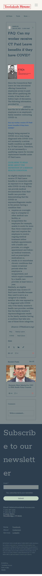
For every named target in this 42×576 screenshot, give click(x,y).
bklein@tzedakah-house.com (22, 507)
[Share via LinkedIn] (18, 347)
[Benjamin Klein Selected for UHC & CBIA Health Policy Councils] (21, 373)
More (25, 16)
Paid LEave (21, 336)
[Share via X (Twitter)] (14, 347)
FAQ (10, 331)
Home (5, 527)
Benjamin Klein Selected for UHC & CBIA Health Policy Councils (21, 386)
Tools (18, 16)
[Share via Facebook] (9, 347)
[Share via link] (23, 347)
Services (6, 533)
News (10, 341)
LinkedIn (16, 533)
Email (6, 483)
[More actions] (33, 27)
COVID (11, 336)
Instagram (17, 530)
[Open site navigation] (36, 5)
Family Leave (20, 331)
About (5, 530)
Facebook (17, 527)
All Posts (9, 16)
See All (31, 361)
